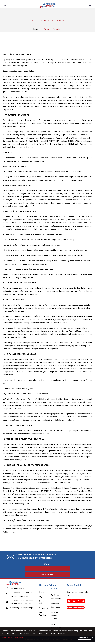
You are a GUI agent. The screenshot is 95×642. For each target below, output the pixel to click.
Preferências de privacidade (13, 638)
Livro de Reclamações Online (56, 615)
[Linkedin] (78, 601)
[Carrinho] (5, 4)
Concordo (84, 638)
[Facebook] (69, 601)
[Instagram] (73, 601)
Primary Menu (90, 5)
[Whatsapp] (83, 601)
